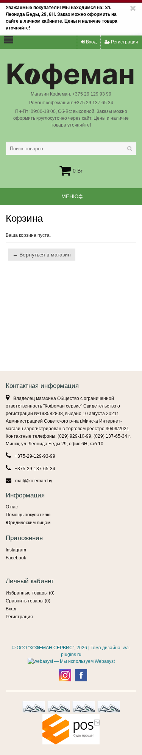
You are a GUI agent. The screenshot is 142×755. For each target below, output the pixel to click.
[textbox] (71, 148)
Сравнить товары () (28, 601)
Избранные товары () (30, 593)
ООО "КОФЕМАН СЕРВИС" (45, 647)
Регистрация (124, 42)
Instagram (16, 550)
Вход (91, 42)
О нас (12, 507)
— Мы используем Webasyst (84, 661)
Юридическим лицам (28, 522)
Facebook (16, 557)
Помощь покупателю (28, 514)
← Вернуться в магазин (41, 255)
